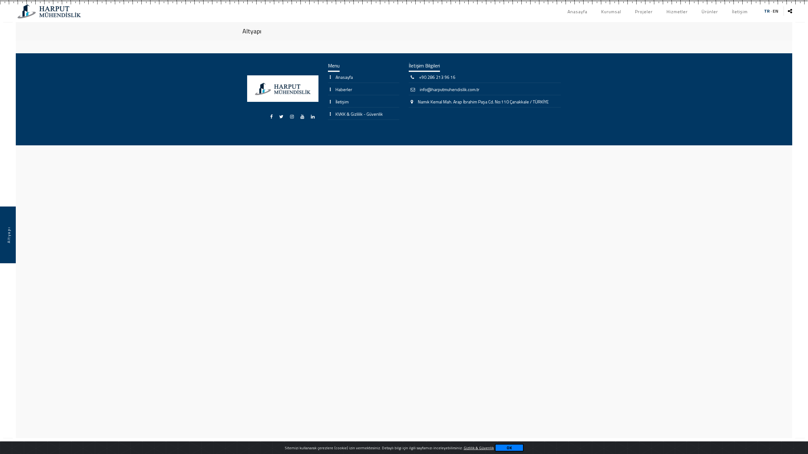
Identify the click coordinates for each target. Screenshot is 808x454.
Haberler (344, 89)
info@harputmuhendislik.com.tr (449, 89)
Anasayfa (577, 11)
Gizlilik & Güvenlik (479, 448)
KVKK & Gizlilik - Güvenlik (359, 114)
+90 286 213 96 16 (437, 77)
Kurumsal (611, 11)
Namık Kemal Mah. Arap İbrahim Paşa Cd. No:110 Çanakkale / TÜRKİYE (483, 101)
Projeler (644, 11)
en (775, 11)
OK (509, 448)
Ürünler (710, 11)
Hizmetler (677, 11)
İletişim (740, 11)
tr (767, 11)
